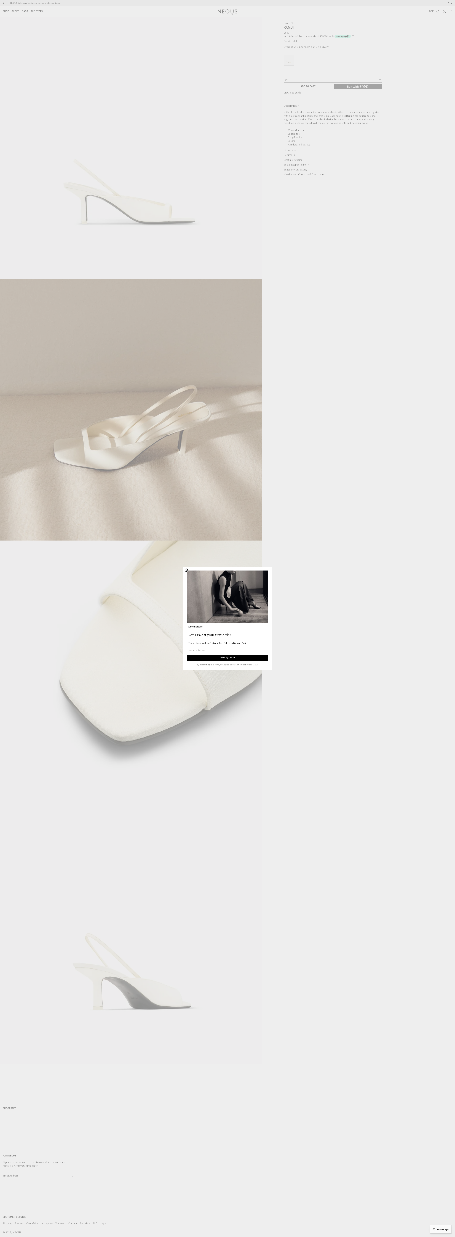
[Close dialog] (186, 570)
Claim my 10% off (228, 658)
